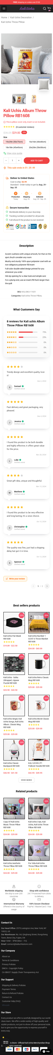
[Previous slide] (5, 59)
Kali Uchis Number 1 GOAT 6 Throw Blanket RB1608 (38, 639)
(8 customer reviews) (25, 127)
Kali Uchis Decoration (21, 17)
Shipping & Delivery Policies (14, 985)
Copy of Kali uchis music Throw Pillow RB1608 (11, 825)
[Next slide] (47, 59)
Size (5, 137)
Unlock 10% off (5, 1042)
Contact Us (7, 997)
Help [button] (48, 1051)
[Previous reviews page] (33, 586)
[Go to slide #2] (34, 99)
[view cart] (49, 8)
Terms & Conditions (10, 960)
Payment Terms (9, 989)
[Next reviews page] (47, 586)
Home (4, 17)
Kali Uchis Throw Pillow (13, 22)
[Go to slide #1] (19, 99)
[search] (44, 8)
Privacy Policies (9, 964)
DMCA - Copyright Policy (12, 968)
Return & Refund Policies (12, 993)
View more (26, 780)
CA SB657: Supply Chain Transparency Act (20, 972)
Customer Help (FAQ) (11, 1001)
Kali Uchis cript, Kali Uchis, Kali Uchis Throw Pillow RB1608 (38, 825)
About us (6, 956)
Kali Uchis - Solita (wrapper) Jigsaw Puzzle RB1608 (11, 680)
